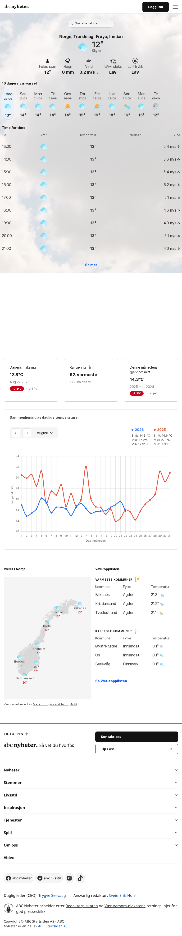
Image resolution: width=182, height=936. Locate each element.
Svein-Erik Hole (122, 895)
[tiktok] (80, 878)
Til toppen (13, 734)
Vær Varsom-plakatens (125, 905)
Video (9, 857)
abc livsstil (52, 878)
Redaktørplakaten (82, 905)
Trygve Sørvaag (52, 895)
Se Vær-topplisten (111, 681)
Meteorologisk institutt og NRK (55, 704)
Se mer (91, 265)
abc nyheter (22, 878)
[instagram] (69, 878)
